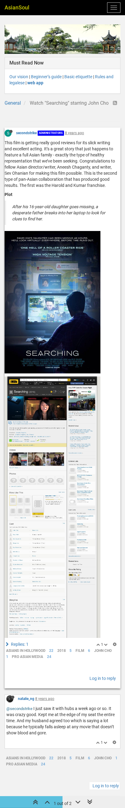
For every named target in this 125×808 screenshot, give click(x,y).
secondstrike (26, 133)
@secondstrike (19, 708)
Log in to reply (103, 678)
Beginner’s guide (46, 76)
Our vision (18, 76)
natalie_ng (26, 699)
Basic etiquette (78, 76)
